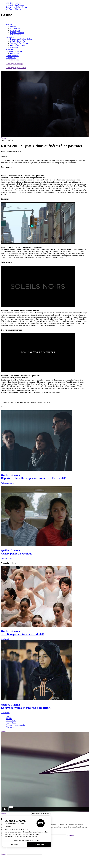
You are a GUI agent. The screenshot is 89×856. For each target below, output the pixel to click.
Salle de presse (11, 721)
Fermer (3, 731)
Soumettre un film (12, 60)
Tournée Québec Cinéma (15, 5)
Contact (8, 717)
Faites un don (10, 727)
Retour (3, 138)
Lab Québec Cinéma (13, 9)
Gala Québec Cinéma (13, 3)
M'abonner (71, 835)
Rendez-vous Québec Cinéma (16, 7)
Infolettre (9, 719)
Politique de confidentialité (15, 725)
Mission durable (11, 723)
